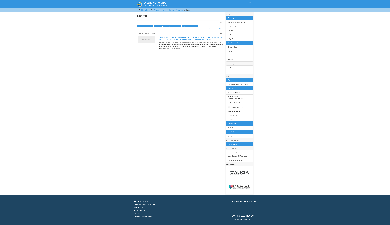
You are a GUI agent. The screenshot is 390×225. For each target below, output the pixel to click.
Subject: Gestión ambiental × (145, 26)
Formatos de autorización (236, 160)
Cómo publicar (232, 144)
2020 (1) (230, 128)
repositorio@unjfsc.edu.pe (242, 219)
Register (230, 72)
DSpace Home (145, 10)
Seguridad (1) (232, 115)
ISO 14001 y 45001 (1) (235, 107)
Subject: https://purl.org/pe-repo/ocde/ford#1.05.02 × (167, 26)
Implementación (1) (234, 103)
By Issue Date (232, 26)
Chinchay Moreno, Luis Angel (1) (238, 84)
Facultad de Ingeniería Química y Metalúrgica (168, 10)
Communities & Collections (236, 22)
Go (221, 22)
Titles (229, 34)
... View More (232, 119)
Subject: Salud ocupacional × (189, 26)
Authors (230, 30)
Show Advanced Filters (216, 29)
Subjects (230, 39)
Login (229, 68)
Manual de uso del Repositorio (238, 156)
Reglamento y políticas (235, 152)
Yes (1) (230, 136)
